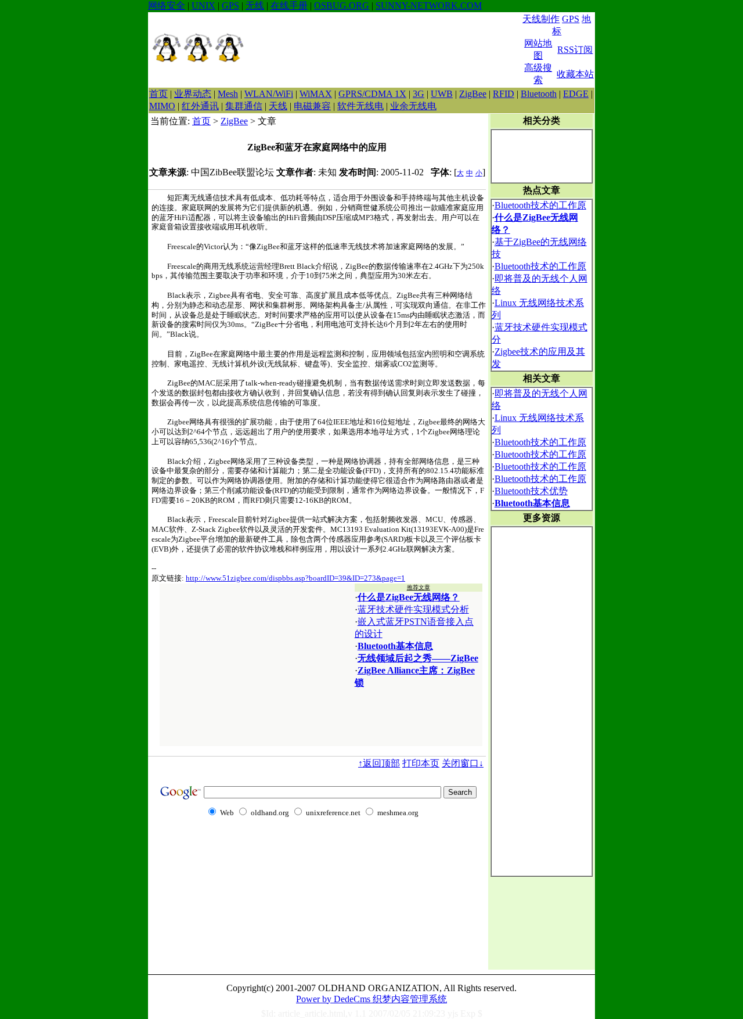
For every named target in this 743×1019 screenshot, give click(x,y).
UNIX (203, 5)
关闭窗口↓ (463, 763)
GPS (230, 5)
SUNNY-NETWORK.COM (429, 5)
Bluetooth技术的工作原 (540, 205)
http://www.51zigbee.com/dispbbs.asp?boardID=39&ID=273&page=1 (295, 578)
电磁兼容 (312, 106)
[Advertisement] (384, 50)
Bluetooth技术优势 (531, 491)
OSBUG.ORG (341, 5)
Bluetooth (539, 94)
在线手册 (289, 5)
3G (418, 94)
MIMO (162, 106)
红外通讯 (200, 106)
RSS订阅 (575, 50)
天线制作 (541, 19)
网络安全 (166, 5)
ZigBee (472, 94)
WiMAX (316, 94)
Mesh (228, 94)
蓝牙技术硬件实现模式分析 (413, 609)
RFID (503, 94)
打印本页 (420, 763)
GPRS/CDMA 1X (372, 94)
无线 (255, 5)
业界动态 (192, 94)
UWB (442, 94)
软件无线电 (360, 106)
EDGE (576, 94)
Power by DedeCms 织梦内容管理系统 (371, 999)
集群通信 (243, 106)
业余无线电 (413, 106)
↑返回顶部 (379, 763)
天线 (278, 106)
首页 (158, 94)
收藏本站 (575, 74)
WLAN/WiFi (268, 94)
